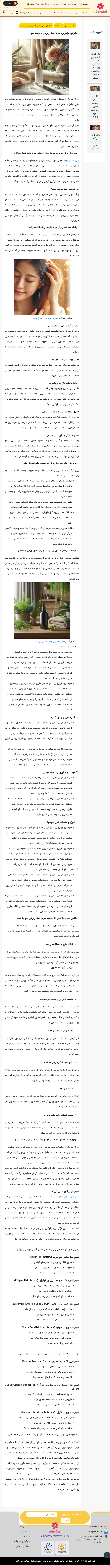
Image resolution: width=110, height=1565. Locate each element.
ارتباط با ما (45, 4)
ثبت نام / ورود (9, 3)
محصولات (72, 4)
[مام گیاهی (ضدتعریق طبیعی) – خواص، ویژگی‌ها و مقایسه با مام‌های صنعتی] (95, 45)
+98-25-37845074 (93, 1526)
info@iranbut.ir (95, 1531)
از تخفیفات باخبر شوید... (69, 1514)
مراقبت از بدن (55, 13)
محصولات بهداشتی (26, 13)
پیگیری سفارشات (32, 4)
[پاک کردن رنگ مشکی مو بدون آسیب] (95, 127)
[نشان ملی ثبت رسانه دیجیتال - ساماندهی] (48, 1547)
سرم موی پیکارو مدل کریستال (64, 1197)
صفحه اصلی (83, 4)
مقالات (63, 4)
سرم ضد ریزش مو (70, 160)
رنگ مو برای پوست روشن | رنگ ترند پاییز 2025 (95, 106)
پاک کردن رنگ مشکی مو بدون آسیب (95, 142)
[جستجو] (6, 10)
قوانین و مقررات (21, 1546)
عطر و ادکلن (68, 13)
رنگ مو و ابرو (42, 13)
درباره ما (55, 4)
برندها (26, 1536)
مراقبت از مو (80, 13)
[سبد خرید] (20, 12)
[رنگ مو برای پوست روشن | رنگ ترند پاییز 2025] (95, 88)
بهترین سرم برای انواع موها (45, 318)
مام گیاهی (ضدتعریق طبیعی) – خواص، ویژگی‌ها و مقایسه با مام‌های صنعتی (95, 66)
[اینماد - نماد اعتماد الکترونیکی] (62, 1547)
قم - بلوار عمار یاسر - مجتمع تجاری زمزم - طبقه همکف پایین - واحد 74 (89, 1539)
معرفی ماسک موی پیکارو (47, 641)
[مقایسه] (13, 10)
